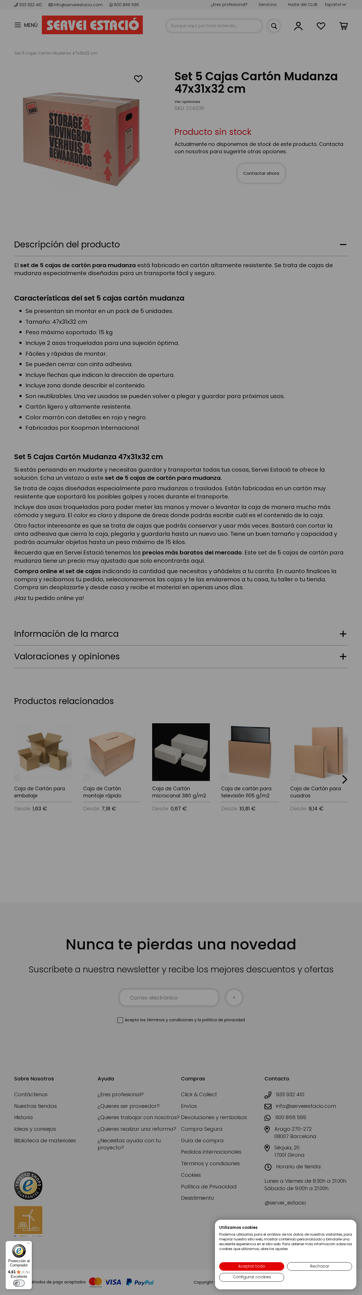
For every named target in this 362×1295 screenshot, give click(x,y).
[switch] (19, 1283)
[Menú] (28, 1244)
